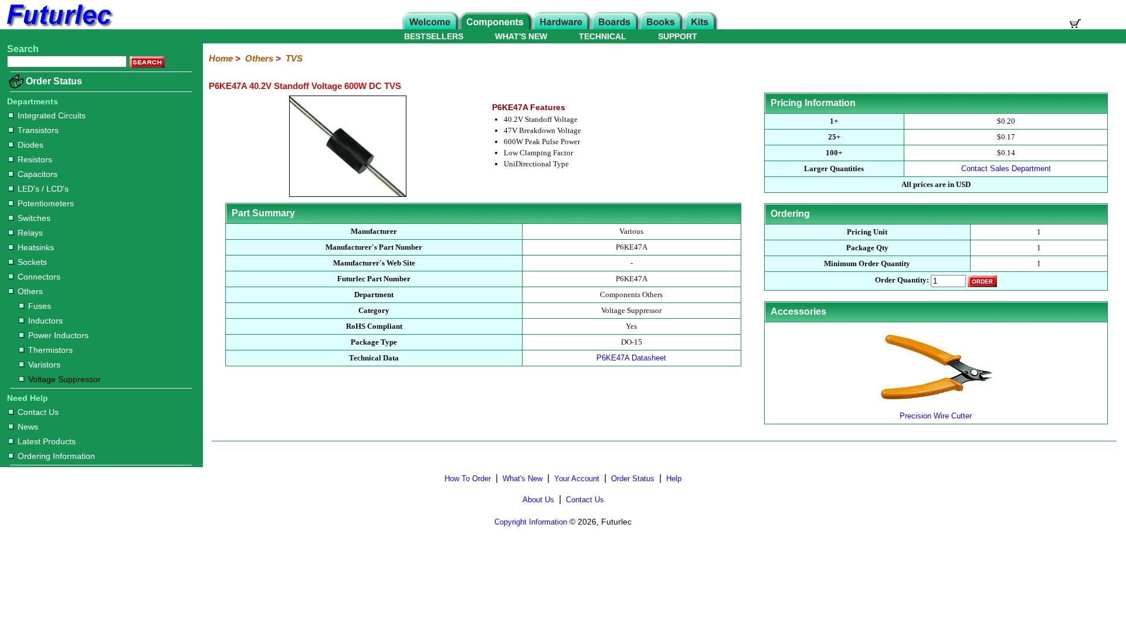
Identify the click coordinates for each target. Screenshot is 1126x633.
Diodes (30, 144)
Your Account (576, 478)
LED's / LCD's (43, 188)
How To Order (468, 478)
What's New (522, 478)
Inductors (45, 320)
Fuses (39, 306)
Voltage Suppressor (64, 379)
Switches (34, 218)
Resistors (35, 159)
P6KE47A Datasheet (631, 357)
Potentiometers (46, 203)
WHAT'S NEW (521, 36)
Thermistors (50, 350)
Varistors (44, 364)
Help (673, 478)
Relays (30, 232)
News (28, 426)
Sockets (32, 262)
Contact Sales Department (1006, 168)
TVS (294, 58)
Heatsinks (36, 247)
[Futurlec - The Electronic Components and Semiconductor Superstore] (58, 26)
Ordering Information (56, 456)
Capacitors (37, 174)
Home (221, 58)
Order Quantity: (902, 280)
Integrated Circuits (52, 115)
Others (30, 291)
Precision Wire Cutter (936, 415)
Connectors (39, 276)
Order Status (54, 81)
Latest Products (47, 441)
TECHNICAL (602, 36)
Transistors (38, 130)
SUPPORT (677, 36)
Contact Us (38, 412)
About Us (538, 499)
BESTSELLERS (433, 36)
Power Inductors (58, 335)
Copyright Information (530, 522)
